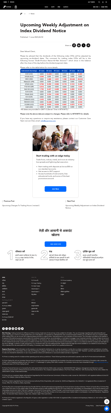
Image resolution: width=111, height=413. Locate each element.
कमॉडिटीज (4, 289)
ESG (32, 314)
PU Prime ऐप (34, 280)
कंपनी (52, 7)
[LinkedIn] (78, 45)
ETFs (3, 294)
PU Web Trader (35, 286)
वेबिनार (62, 289)
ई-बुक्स (62, 294)
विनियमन (33, 303)
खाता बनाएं (95, 7)
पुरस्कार (4, 308)
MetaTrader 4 (35, 292)
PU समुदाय (63, 283)
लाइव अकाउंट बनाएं (55, 244)
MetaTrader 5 (35, 289)
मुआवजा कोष (34, 308)
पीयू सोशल (33, 294)
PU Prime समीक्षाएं (6, 306)
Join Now (55, 189)
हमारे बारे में (4, 303)
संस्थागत (12, 2)
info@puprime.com (48, 121)
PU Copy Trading (36, 283)
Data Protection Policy (102, 405)
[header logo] (10, 7)
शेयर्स (3, 292)
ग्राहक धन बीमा (35, 311)
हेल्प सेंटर (4, 320)
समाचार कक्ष (5, 314)
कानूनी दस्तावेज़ (35, 306)
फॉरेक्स (4, 280)
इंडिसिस (4, 286)
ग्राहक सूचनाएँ (5, 311)
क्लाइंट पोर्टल (104, 7)
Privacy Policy (90, 405)
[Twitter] (83, 45)
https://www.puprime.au (101, 362)
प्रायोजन (65, 7)
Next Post (71, 201)
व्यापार (46, 7)
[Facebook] (74, 45)
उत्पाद (3, 277)
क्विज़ (62, 286)
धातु (3, 283)
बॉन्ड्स (3, 297)
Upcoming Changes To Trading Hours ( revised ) (20, 205)
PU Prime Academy (66, 280)
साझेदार (5, 2)
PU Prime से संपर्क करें (7, 317)
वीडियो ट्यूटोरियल (65, 292)
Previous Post (9, 201)
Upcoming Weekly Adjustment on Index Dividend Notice (84, 206)
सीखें (59, 7)
